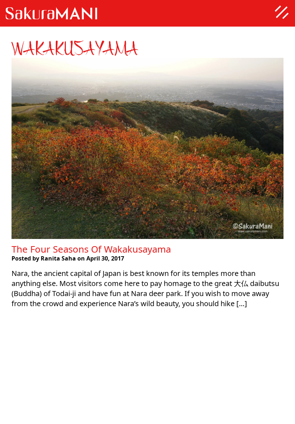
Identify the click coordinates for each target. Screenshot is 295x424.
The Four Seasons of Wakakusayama (91, 249)
